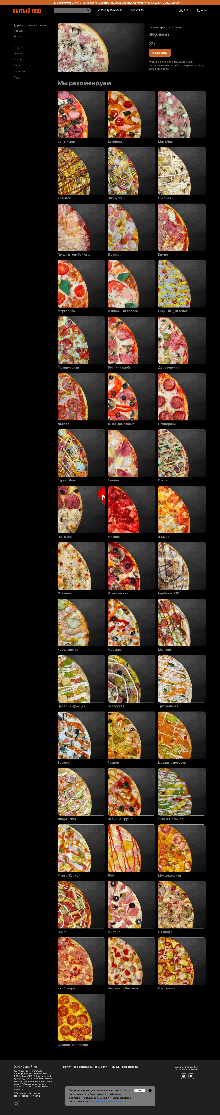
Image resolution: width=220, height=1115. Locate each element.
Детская (114, 254)
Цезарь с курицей (72, 706)
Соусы (17, 59)
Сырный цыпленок (173, 311)
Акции (17, 36)
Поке (16, 77)
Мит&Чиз (165, 141)
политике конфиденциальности (107, 1101)
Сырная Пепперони (73, 1045)
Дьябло (64, 424)
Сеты (16, 65)
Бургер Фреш (68, 480)
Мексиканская (169, 875)
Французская (68, 367)
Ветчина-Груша (120, 819)
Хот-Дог (64, 198)
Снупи (62, 932)
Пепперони (167, 424)
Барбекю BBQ (168, 593)
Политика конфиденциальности (85, 1066)
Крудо (163, 254)
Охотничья (166, 988)
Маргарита (66, 311)
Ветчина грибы (119, 367)
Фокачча (65, 593)
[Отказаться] (150, 1090)
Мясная (114, 537)
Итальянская (118, 593)
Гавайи (113, 480)
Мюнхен (164, 649)
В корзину (159, 53)
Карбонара (66, 988)
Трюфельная (168, 706)
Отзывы (18, 30)
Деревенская (168, 367)
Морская (115, 649)
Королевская (68, 649)
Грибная (164, 198)
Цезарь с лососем (172, 762)
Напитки (19, 71)
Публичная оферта (125, 1066)
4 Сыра (163, 537)
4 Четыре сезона (121, 424)
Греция (113, 762)
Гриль (162, 480)
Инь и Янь (65, 537)
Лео (111, 875)
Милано (114, 932)
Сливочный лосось (123, 311)
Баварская (116, 706)
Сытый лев (66, 141)
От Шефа (165, 932)
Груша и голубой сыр (74, 254)
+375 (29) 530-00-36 (110, 10)
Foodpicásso (25, 1096)
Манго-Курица (69, 875)
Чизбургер (116, 198)
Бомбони (115, 141)
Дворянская (67, 819)
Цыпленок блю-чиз (123, 988)
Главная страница (159, 27)
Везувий (64, 762)
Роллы (17, 53)
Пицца (17, 47)
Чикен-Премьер (170, 819)
